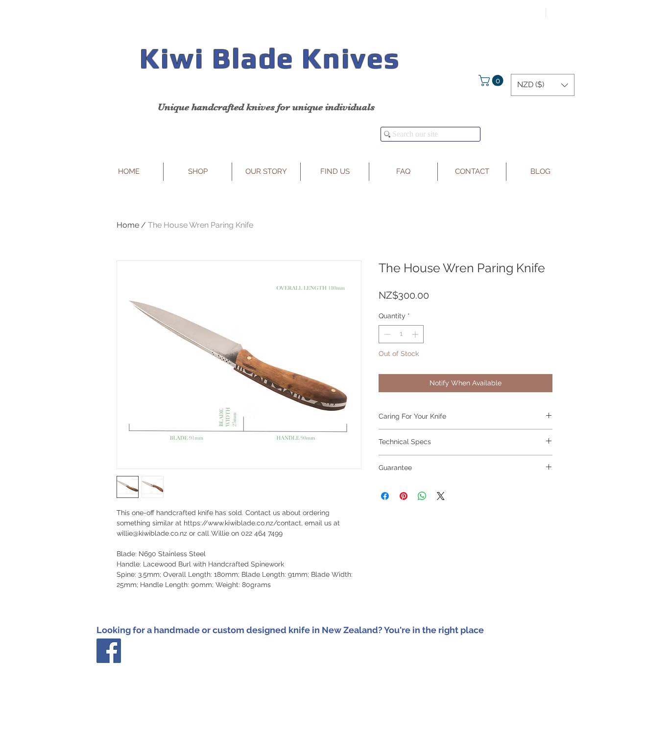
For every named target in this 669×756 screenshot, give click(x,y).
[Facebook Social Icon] (108, 650)
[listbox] (542, 85)
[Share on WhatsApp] (422, 496)
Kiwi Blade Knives (270, 58)
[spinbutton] (401, 334)
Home (128, 225)
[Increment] (416, 334)
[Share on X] (441, 496)
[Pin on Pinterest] (403, 496)
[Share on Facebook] (385, 496)
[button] (492, 80)
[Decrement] (386, 334)
